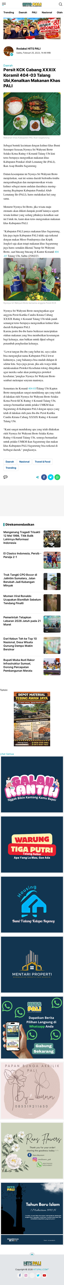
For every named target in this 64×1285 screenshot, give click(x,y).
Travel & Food (42, 461)
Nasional (47, 12)
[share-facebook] (44, 477)
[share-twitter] (51, 477)
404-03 (32, 388)
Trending (8, 12)
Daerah (23, 12)
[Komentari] (5, 477)
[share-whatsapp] (57, 477)
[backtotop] (32, 1255)
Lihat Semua (7, 753)
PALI (34, 12)
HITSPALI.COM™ (41, 1269)
